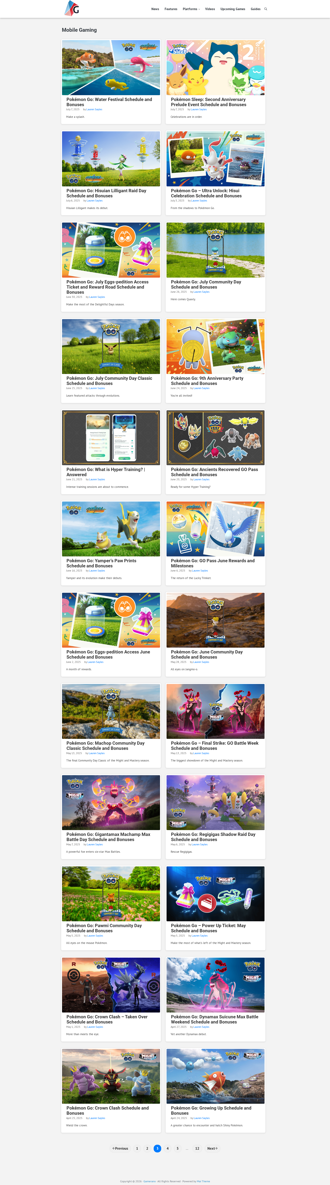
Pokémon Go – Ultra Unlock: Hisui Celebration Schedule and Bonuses (206, 193)
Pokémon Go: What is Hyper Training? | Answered (106, 472)
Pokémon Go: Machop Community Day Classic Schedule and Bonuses (106, 746)
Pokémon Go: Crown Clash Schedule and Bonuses (108, 1110)
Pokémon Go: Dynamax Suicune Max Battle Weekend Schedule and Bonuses (214, 1019)
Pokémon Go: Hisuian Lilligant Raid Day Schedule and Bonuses (106, 193)
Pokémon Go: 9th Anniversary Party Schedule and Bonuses (207, 381)
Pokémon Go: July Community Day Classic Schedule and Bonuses (109, 381)
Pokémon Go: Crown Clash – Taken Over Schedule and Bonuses (107, 1019)
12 (198, 1148)
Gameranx (150, 1181)
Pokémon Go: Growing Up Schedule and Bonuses (211, 1110)
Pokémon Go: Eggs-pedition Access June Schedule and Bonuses (108, 654)
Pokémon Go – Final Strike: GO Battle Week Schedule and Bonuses (214, 746)
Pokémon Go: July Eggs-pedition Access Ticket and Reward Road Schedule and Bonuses (107, 287)
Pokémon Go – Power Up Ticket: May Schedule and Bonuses (208, 928)
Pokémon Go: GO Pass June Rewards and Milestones (213, 563)
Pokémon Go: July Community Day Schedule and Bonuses (206, 284)
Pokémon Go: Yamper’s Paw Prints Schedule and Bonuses (101, 563)
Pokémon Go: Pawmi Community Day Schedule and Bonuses (104, 928)
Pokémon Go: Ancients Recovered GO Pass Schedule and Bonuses (214, 472)
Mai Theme (203, 1181)
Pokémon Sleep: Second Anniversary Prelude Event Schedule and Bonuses (208, 102)
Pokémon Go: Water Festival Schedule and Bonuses (109, 102)
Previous (121, 1148)
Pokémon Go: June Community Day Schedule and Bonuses (207, 654)
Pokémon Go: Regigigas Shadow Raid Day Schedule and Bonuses (213, 837)
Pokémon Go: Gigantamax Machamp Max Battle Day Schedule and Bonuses (108, 837)
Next (211, 1148)
